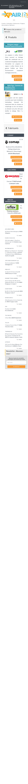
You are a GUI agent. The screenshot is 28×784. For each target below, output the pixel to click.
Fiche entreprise (17, 157)
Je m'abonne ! (16, 366)
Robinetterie (16, 23)
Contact (20, 235)
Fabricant (19, 79)
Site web (19, 164)
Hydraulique (9, 23)
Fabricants (13, 128)
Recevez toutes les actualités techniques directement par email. (16, 359)
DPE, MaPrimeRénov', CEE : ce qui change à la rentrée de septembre (16, 6)
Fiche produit (18, 76)
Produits (4, 23)
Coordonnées (17, 160)
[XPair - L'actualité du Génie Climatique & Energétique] (15, 14)
